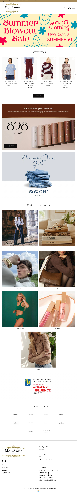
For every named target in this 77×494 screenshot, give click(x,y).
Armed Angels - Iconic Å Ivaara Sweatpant (29, 83)
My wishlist (6, 473)
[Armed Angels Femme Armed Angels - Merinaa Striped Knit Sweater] (47, 68)
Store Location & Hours (47, 480)
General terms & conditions (48, 470)
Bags (57, 288)
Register (5, 468)
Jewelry (19, 288)
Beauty (57, 329)
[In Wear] (31, 414)
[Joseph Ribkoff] (61, 414)
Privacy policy (44, 473)
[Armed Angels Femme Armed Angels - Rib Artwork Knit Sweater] (66, 68)
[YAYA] (46, 431)
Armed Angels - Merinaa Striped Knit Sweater (48, 83)
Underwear (20, 329)
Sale (38, 369)
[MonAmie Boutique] (12, 7)
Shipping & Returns (46, 477)
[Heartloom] (16, 414)
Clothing (42, 449)
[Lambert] (16, 423)
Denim (19, 248)
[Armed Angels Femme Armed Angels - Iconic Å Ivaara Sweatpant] (29, 68)
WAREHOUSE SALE (46, 459)
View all (38, 96)
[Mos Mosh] (31, 423)
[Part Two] (46, 423)
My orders (5, 470)
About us (42, 468)
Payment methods (45, 475)
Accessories (43, 452)
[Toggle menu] (73, 8)
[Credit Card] (38, 491)
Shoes (57, 248)
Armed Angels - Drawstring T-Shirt (10, 82)
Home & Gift (43, 454)
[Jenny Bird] (46, 414)
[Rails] (61, 423)
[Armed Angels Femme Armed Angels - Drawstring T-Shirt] (10, 68)
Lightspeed (53, 488)
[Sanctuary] (31, 431)
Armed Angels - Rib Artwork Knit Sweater (66, 83)
